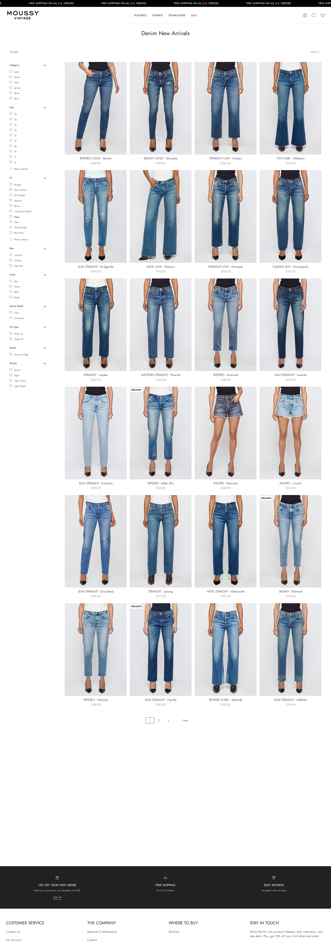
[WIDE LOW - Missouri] (161, 216)
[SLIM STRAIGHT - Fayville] (161, 649)
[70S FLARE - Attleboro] (290, 108)
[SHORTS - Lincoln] (290, 433)
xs (15, 162)
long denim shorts (23, 211)
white (17, 286)
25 (15, 124)
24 (15, 119)
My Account (13, 940)
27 (15, 135)
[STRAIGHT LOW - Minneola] (225, 216)
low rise (18, 255)
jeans (16, 71)
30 (15, 151)
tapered (17, 200)
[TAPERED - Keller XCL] (161, 433)
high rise (18, 265)
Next (185, 720)
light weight (20, 386)
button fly (18, 333)
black (16, 292)
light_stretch (20, 380)
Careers (92, 940)
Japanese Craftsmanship (102, 931)
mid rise (18, 260)
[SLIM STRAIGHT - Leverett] (290, 324)
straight (17, 184)
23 (15, 114)
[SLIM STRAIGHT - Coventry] (96, 433)
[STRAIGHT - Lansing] (161, 541)
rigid (16, 375)
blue (16, 281)
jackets (17, 87)
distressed (19, 318)
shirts (16, 93)
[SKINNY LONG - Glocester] (161, 108)
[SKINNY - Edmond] (290, 541)
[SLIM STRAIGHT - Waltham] (290, 649)
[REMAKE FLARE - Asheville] (225, 649)
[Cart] (322, 15)
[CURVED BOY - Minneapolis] (290, 216)
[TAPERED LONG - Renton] (96, 108)
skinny (17, 206)
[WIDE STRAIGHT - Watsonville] (225, 541)
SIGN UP (57, 897)
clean (16, 312)
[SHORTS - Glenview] (225, 433)
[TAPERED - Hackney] (96, 649)
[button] (140, 15)
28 (15, 140)
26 (15, 130)
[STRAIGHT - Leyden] (96, 324)
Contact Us (13, 931)
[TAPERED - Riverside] (225, 324)
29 (15, 146)
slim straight (19, 195)
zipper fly (18, 339)
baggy (17, 216)
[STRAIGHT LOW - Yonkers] (225, 108)
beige (16, 297)
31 (15, 156)
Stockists (174, 931)
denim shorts (20, 190)
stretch (17, 370)
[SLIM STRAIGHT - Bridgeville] (96, 216)
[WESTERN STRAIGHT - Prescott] (161, 324)
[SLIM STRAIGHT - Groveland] (96, 541)
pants (16, 82)
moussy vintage (21, 354)
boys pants (19, 232)
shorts (17, 77)
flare (16, 222)
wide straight (20, 227)
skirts (16, 98)
